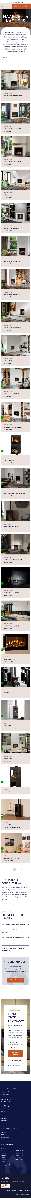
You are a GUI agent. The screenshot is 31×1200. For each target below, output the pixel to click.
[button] (15, 924)
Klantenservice (5, 1137)
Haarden (3, 1118)
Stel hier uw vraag (15, 967)
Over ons (3, 1132)
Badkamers (4, 1116)
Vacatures (3, 1135)
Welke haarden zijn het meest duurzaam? (14, 924)
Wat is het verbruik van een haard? (12, 943)
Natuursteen (4, 1123)
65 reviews (21, 1181)
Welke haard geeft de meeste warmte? (13, 937)
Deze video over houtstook (16, 894)
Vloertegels (4, 1121)
